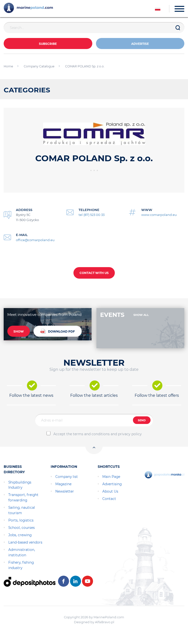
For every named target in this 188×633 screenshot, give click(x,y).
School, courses (21, 528)
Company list (66, 477)
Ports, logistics (21, 520)
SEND (142, 420)
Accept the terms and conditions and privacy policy (97, 434)
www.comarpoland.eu (159, 215)
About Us (110, 491)
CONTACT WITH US (94, 273)
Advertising (112, 484)
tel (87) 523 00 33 (92, 215)
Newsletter (64, 491)
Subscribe (48, 44)
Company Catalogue (39, 66)
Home (8, 66)
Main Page (111, 477)
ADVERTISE (140, 44)
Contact (109, 499)
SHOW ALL (141, 314)
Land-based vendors (25, 542)
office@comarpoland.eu (35, 240)
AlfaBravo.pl (104, 622)
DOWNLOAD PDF (61, 331)
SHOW (18, 331)
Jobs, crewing (20, 535)
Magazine (63, 484)
